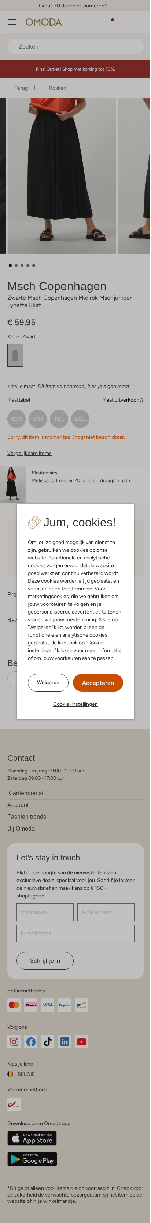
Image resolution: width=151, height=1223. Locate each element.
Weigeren (48, 682)
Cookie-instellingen (75, 704)
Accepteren (98, 682)
